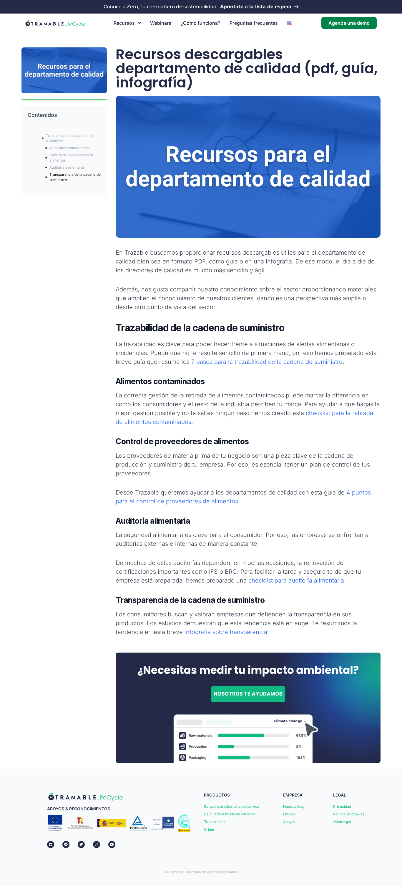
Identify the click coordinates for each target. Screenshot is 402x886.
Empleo (289, 814)
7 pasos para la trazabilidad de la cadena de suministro (267, 361)
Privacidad (342, 806)
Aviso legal (342, 821)
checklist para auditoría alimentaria (296, 580)
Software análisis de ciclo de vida (231, 806)
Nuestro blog (293, 806)
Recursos (124, 23)
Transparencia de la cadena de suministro (75, 177)
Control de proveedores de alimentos (71, 157)
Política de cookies (348, 814)
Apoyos (289, 821)
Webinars (160, 23)
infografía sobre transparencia (226, 632)
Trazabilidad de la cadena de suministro (70, 138)
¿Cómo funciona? (200, 23)
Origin (209, 829)
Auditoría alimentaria (66, 167)
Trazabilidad (214, 821)
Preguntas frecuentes (254, 23)
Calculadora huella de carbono (229, 814)
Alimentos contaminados (69, 148)
